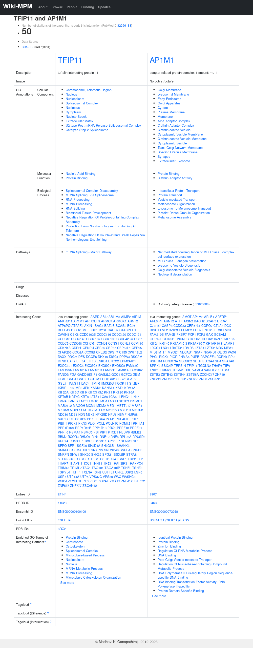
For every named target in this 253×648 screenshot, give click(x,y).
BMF (85, 330)
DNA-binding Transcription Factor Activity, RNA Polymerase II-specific (191, 584)
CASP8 (167, 325)
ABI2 (103, 316)
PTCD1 (113, 432)
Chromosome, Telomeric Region (88, 89)
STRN (62, 458)
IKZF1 (218, 338)
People (72, 6)
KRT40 (164, 343)
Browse (57, 6)
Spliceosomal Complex (82, 103)
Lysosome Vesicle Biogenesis (179, 265)
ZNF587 (63, 485)
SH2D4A (94, 445)
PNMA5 (184, 356)
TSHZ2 (126, 467)
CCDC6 (63, 343)
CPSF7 (113, 352)
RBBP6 (124, 432)
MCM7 (90, 405)
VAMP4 (197, 370)
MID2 (153, 352)
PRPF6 (63, 432)
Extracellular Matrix (79, 120)
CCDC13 (64, 338)
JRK (86, 387)
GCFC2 (126, 374)
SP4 (218, 361)
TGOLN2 (204, 365)
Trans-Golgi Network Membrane (180, 147)
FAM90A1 (137, 370)
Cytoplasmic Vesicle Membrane (180, 134)
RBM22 (136, 432)
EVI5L (227, 330)
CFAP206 (64, 352)
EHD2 (197, 330)
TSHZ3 (137, 467)
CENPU (88, 347)
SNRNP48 (111, 450)
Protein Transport (170, 195)
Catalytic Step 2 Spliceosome (87, 129)
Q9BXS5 (182, 520)
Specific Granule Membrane (177, 152)
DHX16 (103, 356)
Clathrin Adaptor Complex (176, 125)
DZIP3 (173, 330)
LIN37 (135, 396)
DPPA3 (124, 356)
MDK (219, 347)
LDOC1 (155, 347)
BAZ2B (109, 325)
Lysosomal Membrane (173, 94)
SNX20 (85, 454)
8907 (153, 494)
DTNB (62, 361)
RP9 (231, 356)
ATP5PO (64, 325)
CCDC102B (88, 334)
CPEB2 (101, 352)
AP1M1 (162, 59)
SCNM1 (126, 441)
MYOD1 (173, 352)
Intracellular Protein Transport (179, 190)
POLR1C (112, 423)
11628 (62, 502)
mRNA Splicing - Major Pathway (89, 252)
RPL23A (125, 436)
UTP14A (73, 476)
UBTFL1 (108, 472)
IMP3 (78, 387)
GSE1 (62, 383)
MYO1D (125, 410)
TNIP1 (154, 370)
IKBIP (62, 387)
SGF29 (82, 445)
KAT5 (119, 387)
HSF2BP (133, 383)
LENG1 (124, 396)
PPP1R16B (83, 427)
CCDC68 (75, 343)
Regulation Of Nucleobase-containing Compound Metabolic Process (192, 566)
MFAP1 (137, 405)
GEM (136, 374)
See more (67, 582)
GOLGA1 (94, 378)
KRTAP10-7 (196, 343)
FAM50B (109, 370)
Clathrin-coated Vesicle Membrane (182, 138)
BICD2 (76, 330)
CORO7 (206, 325)
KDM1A (129, 387)
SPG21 (107, 454)
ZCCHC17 (207, 374)
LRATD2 (176, 347)
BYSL (103, 330)
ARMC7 (106, 321)
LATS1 (94, 396)
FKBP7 (181, 334)
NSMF (121, 414)
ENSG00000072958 (164, 511)
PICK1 (72, 423)
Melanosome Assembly (174, 217)
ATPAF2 (77, 325)
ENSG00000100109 (72, 511)
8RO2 (62, 528)
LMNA (62, 401)
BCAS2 (121, 325)
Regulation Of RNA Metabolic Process (185, 550)
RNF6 (114, 436)
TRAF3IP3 (119, 463)
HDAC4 (84, 383)
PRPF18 (123, 427)
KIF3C (74, 392)
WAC (117, 476)
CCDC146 (78, 338)
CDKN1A (64, 347)
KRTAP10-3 (178, 343)
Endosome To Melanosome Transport (184, 208)
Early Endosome (169, 98)
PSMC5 (86, 432)
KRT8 (85, 396)
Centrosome (74, 541)
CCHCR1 (89, 343)
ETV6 (218, 330)
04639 (154, 502)
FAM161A (80, 370)
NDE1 (73, 414)
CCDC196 (108, 338)
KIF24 (154, 343)
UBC (188, 370)
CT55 (123, 352)
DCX (227, 325)
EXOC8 (78, 365)
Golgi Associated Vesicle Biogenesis (184, 269)
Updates (104, 6)
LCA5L (113, 396)
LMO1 (83, 401)
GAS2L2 (104, 374)
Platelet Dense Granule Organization (184, 212)
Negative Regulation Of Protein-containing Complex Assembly (102, 219)
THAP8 (74, 463)
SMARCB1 (65, 450)
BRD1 (93, 330)
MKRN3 (63, 410)
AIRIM (136, 316)
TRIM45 (63, 467)
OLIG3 (222, 352)
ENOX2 (113, 361)
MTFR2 (99, 410)
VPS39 (108, 476)
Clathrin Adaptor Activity (175, 178)
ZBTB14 (223, 370)
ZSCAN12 (90, 485)
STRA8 (131, 454)
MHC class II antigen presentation (182, 260)
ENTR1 (207, 330)
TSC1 (87, 467)
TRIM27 (165, 370)
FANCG (63, 374)
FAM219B (157, 334)
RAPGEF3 (207, 356)
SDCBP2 (185, 361)
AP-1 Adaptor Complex (174, 120)
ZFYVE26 (90, 481)
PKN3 (82, 423)
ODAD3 (72, 418)
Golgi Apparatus (169, 103)
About (42, 6)
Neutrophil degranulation (175, 274)
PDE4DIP (122, 418)
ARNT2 (132, 321)
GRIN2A (156, 338)
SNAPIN (97, 450)
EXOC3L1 (65, 365)
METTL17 (124, 405)
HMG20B (107, 383)
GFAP (62, 378)
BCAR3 (211, 321)
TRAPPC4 (135, 463)
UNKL (119, 472)
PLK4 (92, 423)
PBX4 (100, 418)
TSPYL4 (64, 472)
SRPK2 (155, 365)
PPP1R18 (99, 427)
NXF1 (62, 418)
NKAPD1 (210, 352)
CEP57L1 (124, 347)
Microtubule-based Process (85, 555)
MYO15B (112, 410)
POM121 (125, 423)
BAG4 (99, 325)
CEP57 (111, 347)
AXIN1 (89, 325)
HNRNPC (182, 338)
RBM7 (62, 436)
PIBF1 (62, 423)
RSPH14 (156, 361)
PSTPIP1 (100, 432)
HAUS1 (72, 383)
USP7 (62, 476)
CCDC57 (136, 338)
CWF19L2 (135, 352)
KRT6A (129, 392)
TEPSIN (180, 365)
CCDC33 (179, 325)
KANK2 (95, 387)
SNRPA (125, 450)
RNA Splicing (75, 208)
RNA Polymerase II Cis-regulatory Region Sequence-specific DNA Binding (195, 575)
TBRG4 (110, 458)
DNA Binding (167, 555)
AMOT (186, 316)
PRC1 (111, 427)
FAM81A (122, 370)
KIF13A (229, 338)
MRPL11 (76, 410)
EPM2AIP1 (128, 361)
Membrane (165, 116)
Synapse (164, 156)
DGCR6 (91, 356)
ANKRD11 (65, 321)
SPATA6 (228, 361)
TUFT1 (76, 472)
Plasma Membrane (171, 112)
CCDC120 (119, 334)
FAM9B (170, 334)
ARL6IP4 (156, 321)
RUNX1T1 (76, 441)
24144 (62, 494)
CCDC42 (122, 338)
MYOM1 (138, 410)
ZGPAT (103, 481)
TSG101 (98, 467)
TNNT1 (97, 463)
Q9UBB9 (64, 520)
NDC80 (63, 414)
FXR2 (201, 334)
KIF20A (63, 392)
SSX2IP (119, 454)
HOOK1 (120, 383)
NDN (81, 414)
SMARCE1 (82, 450)
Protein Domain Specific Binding (181, 590)
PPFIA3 (138, 423)
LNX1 (112, 401)
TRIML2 (76, 467)
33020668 (202, 304)
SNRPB (137, 450)
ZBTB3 (155, 374)
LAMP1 (229, 343)
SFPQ (62, 445)
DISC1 (113, 356)
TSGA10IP (112, 467)
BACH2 (199, 321)
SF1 (136, 441)
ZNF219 (155, 378)
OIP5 (82, 418)
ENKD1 (102, 361)
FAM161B (95, 370)
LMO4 (103, 401)
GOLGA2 (108, 378)
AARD (94, 316)
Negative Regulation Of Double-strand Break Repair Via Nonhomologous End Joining (105, 237)
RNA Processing (77, 199)
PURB (194, 356)
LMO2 (93, 401)
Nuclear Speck (76, 116)
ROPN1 (221, 356)
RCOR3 (73, 436)
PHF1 (134, 418)
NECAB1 (186, 352)
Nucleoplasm (75, 98)
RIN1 (95, 436)
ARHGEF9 (92, 321)
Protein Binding (76, 178)
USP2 (129, 472)
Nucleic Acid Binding (80, 173)
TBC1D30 (97, 458)
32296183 (124, 25)
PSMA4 (74, 432)
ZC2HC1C (75, 481)
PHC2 (154, 356)
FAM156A (65, 370)
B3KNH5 (156, 520)
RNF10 (104, 436)
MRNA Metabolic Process (84, 568)
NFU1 (112, 414)
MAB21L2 (65, 405)
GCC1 (115, 374)
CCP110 (137, 343)
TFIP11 (70, 59)
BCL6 (131, 325)
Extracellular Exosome (174, 160)
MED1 (111, 405)
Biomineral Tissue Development (88, 212)
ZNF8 (203, 378)
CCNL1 (125, 343)
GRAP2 (131, 378)
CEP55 (100, 347)
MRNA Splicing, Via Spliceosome (90, 195)
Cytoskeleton (75, 546)
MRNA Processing (79, 203)
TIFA (226, 365)
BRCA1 (222, 321)
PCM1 (110, 418)
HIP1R (95, 383)
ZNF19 (220, 374)
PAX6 (232, 352)
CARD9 (113, 330)
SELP (197, 361)
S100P (99, 441)
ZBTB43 (167, 374)
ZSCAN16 (215, 378)
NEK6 (90, 414)
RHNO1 (85, 436)
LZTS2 (210, 347)
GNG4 (71, 378)
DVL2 (164, 330)
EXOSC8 (118, 365)
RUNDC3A (170, 361)
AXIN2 (188, 321)
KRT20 (118, 392)
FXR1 (192, 334)
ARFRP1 (221, 316)
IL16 (70, 387)
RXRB (89, 441)
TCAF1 (122, 458)
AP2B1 (209, 316)
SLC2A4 (208, 361)
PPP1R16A (66, 427)
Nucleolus (73, 107)
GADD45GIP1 (87, 374)
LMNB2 (73, 401)
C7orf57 (155, 325)
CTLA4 (218, 325)
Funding (87, 6)
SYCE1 (84, 458)
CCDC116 (104, 334)
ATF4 (179, 321)
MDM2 (101, 405)
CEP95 (137, 347)
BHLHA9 (64, 330)
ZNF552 (180, 378)
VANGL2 (210, 370)
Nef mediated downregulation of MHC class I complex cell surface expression (196, 254)
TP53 (107, 463)
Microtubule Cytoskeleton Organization (93, 577)
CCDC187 (93, 338)
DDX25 (72, 356)
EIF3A (80, 361)
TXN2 (97, 472)
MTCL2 (88, 410)
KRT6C (74, 396)
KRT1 (108, 392)
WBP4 (62, 481)
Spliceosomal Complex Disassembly (92, 190)
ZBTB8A (193, 374)
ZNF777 (76, 485)
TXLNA (87, 472)
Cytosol (163, 107)
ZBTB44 (180, 374)
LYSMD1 (136, 401)
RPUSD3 (138, 436)
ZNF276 (167, 378)
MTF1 (162, 352)
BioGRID (28, 46)
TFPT (141, 458)
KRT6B (63, 396)
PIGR (173, 356)
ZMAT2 (115, 481)
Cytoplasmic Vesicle (172, 143)
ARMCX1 (119, 321)
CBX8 (74, 334)
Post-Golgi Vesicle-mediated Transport (185, 559)
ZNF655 (192, 378)
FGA (73, 374)
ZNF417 (126, 481)
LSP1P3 (123, 401)
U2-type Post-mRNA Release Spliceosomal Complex (103, 125)
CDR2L (77, 347)
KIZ (100, 392)
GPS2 (120, 378)
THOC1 (86, 463)
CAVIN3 (63, 334)
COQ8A (78, 352)
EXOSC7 (104, 365)
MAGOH (79, 405)
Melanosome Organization (176, 203)
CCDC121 (134, 334)
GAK (209, 334)
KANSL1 (108, 387)
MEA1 (228, 347)
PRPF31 (136, 427)
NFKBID (101, 414)
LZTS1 (199, 347)
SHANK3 (123, 445)
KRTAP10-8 (214, 343)
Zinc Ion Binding (169, 546)
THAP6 (217, 365)
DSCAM (136, 356)
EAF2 (71, 361)
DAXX (62, 356)
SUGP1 (72, 458)
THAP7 (63, 463)
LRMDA (188, 347)
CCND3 (102, 343)
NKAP (198, 352)
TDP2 (132, 458)
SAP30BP (112, 441)
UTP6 (84, 476)
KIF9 (83, 392)
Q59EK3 (169, 520)
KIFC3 (92, 392)
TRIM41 (178, 370)
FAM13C (132, 365)
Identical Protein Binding (175, 537)
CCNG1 (113, 343)
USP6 (138, 472)
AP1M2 (197, 316)
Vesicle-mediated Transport (177, 199)
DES (81, 356)
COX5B (89, 352)
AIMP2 (126, 316)
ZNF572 (139, 481)
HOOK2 (207, 338)
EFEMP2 (185, 330)
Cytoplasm (73, 112)
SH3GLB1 (108, 445)
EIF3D (91, 361)
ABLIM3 (114, 316)
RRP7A (63, 441)
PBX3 (91, 418)
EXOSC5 (90, 365)
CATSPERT (127, 330)
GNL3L (82, 378)
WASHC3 (128, 476)
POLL (101, 423)
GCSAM (220, 334)
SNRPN (63, 454)
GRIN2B (168, 338)
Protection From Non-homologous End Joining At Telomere (101, 228)
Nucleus (71, 94)
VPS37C (95, 476)
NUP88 (132, 414)
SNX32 (96, 454)
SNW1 (74, 454)
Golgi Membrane (169, 89)
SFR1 (72, 445)
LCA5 (104, 396)
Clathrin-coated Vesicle (174, 129)
